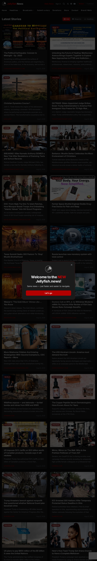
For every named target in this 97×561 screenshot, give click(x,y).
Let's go (48, 293)
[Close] (71, 265)
